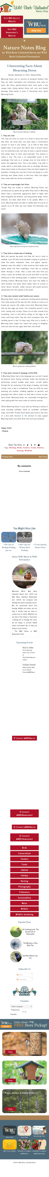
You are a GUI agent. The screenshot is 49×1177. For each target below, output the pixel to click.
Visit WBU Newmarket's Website (12, 32)
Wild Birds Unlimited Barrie (27, 1162)
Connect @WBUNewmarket (24, 813)
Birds (19, 448)
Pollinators (24, 892)
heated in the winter (24, 415)
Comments (22, 979)
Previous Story (7, 456)
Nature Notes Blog (24, 47)
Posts (20, 974)
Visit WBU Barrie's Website (12, 19)
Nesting (20, 450)
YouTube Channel (29, 664)
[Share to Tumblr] (31, 444)
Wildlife (28, 450)
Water (24, 903)
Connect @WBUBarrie (25, 738)
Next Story (43, 456)
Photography (24, 886)
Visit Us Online (28, 647)
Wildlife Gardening (24, 914)
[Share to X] (28, 444)
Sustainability (24, 897)
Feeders (26, 448)
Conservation (24, 853)
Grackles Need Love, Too (30, 956)
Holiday (24, 875)
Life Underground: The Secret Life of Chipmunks (30, 932)
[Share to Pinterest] (35, 444)
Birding (12, 448)
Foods (33, 448)
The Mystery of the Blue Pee (30, 944)
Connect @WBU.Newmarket (24, 837)
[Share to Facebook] (24, 444)
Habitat (40, 448)
